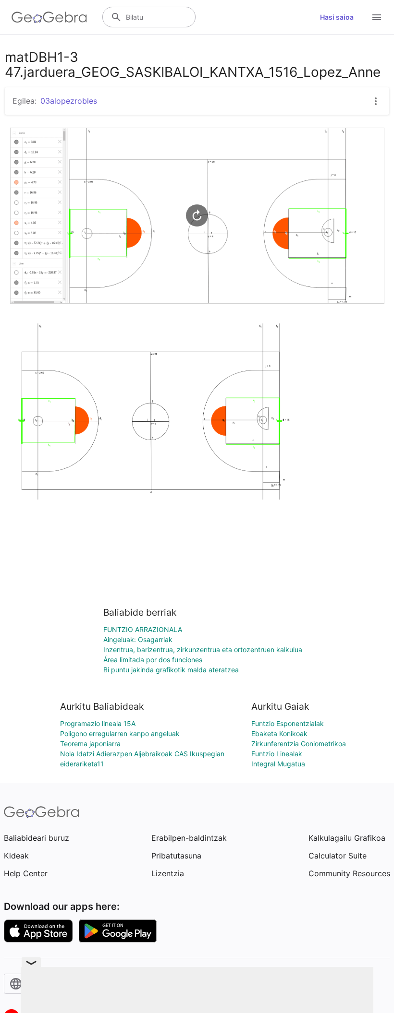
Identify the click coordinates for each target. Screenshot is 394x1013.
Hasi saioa (337, 17)
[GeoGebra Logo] (49, 17)
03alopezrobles (68, 101)
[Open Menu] (376, 17)
